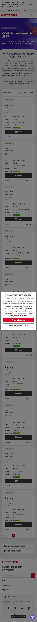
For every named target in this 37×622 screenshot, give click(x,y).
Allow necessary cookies (18, 325)
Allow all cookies (18, 320)
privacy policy (10, 313)
